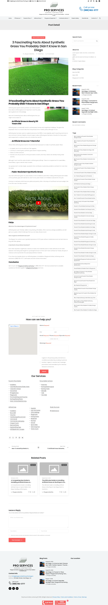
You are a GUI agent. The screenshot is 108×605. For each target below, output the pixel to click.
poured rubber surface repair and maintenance (82, 264)
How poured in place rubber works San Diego (84, 191)
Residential (34, 418)
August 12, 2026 (85, 89)
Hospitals (33, 408)
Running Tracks (45, 389)
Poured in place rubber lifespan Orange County (85, 233)
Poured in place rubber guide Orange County (84, 223)
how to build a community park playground (84, 195)
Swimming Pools (35, 427)
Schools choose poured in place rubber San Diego (84, 281)
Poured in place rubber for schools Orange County (84, 216)
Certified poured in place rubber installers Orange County (83, 164)
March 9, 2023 (36, 37)
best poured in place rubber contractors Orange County (83, 155)
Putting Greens (35, 416)
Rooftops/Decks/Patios (16, 399)
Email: (10, 576)
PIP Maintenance (54, 411)
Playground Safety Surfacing (26, 266)
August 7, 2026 (85, 108)
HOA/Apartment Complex (17, 429)
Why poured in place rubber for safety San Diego (85, 310)
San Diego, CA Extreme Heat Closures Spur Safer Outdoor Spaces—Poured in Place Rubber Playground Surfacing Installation (57, 565)
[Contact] (81, 9)
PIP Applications (14, 393)
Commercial (13, 419)
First (41, 332)
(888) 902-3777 (91, 10)
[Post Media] (76, 92)
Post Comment (16, 540)
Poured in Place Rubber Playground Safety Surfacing (84, 237)
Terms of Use (77, 597)
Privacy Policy (56, 597)
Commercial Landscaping (17, 421)
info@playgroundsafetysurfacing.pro (18, 1)
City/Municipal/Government (18, 417)
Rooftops (33, 420)
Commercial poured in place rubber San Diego (85, 172)
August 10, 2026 (85, 99)
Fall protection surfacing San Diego (82, 183)
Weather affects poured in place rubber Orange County (85, 289)
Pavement (44, 384)
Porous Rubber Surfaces (46, 381)
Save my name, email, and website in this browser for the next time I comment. (30, 535)
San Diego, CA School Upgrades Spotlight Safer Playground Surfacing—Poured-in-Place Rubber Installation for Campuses (57, 583)
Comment (50, 54)
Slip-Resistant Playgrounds (80, 285)
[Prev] (96, 86)
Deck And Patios (14, 425)
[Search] (100, 18)
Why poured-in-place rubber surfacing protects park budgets (83, 301)
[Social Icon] (10, 437)
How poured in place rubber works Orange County (84, 187)
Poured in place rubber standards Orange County (84, 248)
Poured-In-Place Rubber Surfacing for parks (84, 206)
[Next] (97, 86)
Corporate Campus (15, 389)
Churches (12, 415)
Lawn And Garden (35, 410)
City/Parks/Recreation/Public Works (19, 386)
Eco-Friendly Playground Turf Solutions (83, 176)
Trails (42, 393)
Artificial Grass (12, 407)
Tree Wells (44, 395)
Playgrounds (13, 395)
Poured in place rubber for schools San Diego (84, 220)
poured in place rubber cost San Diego (83, 212)
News (74, 75)
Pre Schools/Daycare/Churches (18, 397)
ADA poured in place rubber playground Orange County (85, 146)
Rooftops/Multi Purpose (47, 386)
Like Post (40, 54)
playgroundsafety (87, 95)
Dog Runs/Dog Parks (15, 427)
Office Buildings (35, 412)
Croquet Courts (14, 423)
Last (55, 332)
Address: (11, 578)
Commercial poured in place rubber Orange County (84, 168)
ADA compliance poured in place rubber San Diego (84, 141)
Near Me (75, 72)
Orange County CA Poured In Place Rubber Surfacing (84, 202)
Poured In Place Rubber (15, 381)
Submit (44, 371)
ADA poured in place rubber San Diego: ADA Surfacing (84, 150)
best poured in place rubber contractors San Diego (84, 159)
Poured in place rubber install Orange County (84, 230)
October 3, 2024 (14, 478)
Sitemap (84, 597)
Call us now (89, 7)
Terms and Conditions (67, 597)
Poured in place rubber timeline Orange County (85, 252)
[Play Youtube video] (38, 203)
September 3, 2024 (46, 478)
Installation (13, 384)
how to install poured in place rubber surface (84, 198)
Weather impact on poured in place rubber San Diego (85, 293)
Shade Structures (54, 407)
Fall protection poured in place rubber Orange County (84, 180)
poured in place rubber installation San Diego (84, 227)
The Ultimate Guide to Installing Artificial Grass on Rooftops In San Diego (54, 482)
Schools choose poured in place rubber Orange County (83, 276)
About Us (33, 1)
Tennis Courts (34, 429)
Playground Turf (77, 78)
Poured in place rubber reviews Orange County (85, 244)
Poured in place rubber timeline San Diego (84, 256)
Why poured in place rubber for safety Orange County (85, 306)
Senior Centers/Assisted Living (18, 401)
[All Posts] (38, 447)
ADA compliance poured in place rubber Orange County (83, 137)
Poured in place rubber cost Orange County (84, 209)
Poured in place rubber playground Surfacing (84, 241)
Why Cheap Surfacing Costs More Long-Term (84, 297)
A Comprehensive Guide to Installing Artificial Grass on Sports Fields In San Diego (20, 482)
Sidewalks (43, 391)
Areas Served (42, 1)
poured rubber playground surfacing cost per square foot (84, 260)
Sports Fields (34, 425)
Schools (33, 422)
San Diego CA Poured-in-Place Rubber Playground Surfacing (83, 272)
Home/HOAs (13, 391)
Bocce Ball (13, 413)
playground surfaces (32, 268)
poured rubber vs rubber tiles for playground (84, 268)
